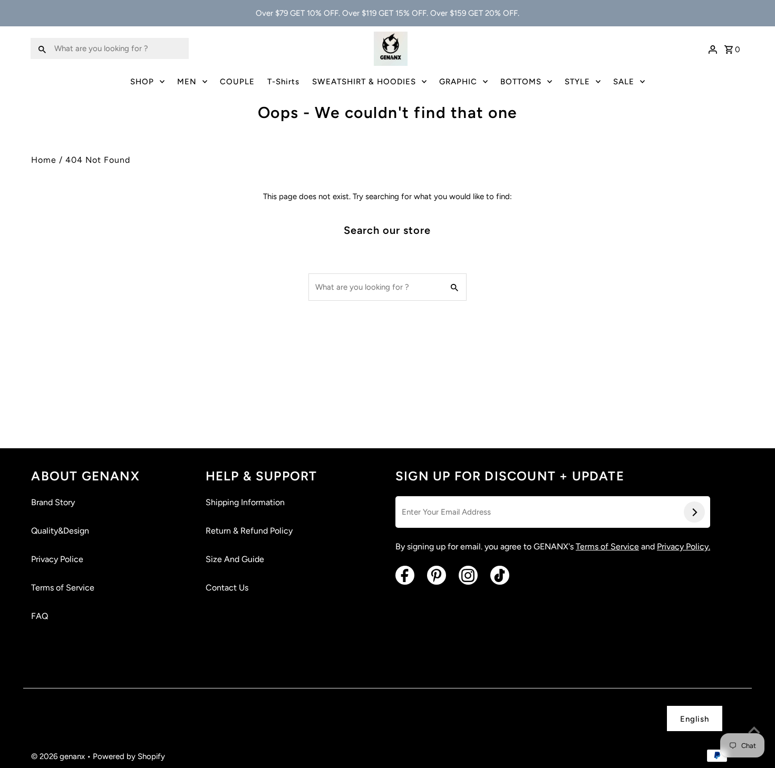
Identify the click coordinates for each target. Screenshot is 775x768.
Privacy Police (57, 559)
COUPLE (237, 81)
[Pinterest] (436, 575)
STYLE (577, 81)
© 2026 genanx (59, 756)
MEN (187, 81)
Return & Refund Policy (249, 531)
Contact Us (227, 588)
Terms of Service (62, 588)
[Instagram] (468, 575)
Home (43, 160)
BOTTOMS (520, 81)
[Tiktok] (499, 575)
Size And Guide (235, 559)
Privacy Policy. (683, 546)
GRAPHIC (458, 81)
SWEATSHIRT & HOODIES (364, 81)
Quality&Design (60, 531)
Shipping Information (245, 502)
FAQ (39, 616)
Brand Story (53, 502)
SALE (623, 81)
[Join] (694, 512)
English (694, 719)
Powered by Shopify (129, 756)
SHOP (142, 81)
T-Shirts (283, 81)
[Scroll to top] (753, 731)
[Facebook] (404, 575)
